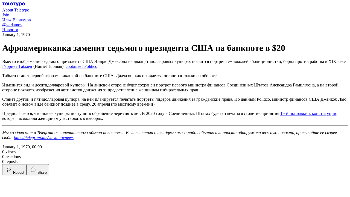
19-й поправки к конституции (308, 113)
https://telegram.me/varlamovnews (44, 137)
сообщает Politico (81, 66)
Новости (10, 29)
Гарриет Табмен (17, 66)
